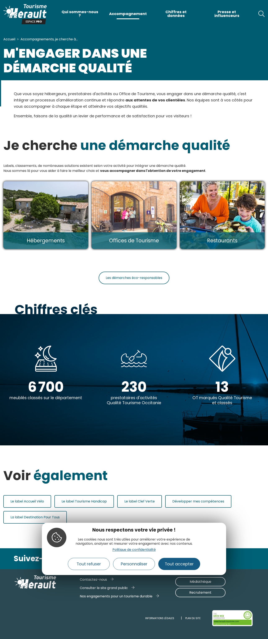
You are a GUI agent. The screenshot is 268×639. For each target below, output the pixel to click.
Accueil (9, 39)
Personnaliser (134, 564)
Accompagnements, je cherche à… (49, 39)
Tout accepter (179, 564)
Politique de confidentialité (134, 549)
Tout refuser (89, 564)
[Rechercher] (261, 14)
